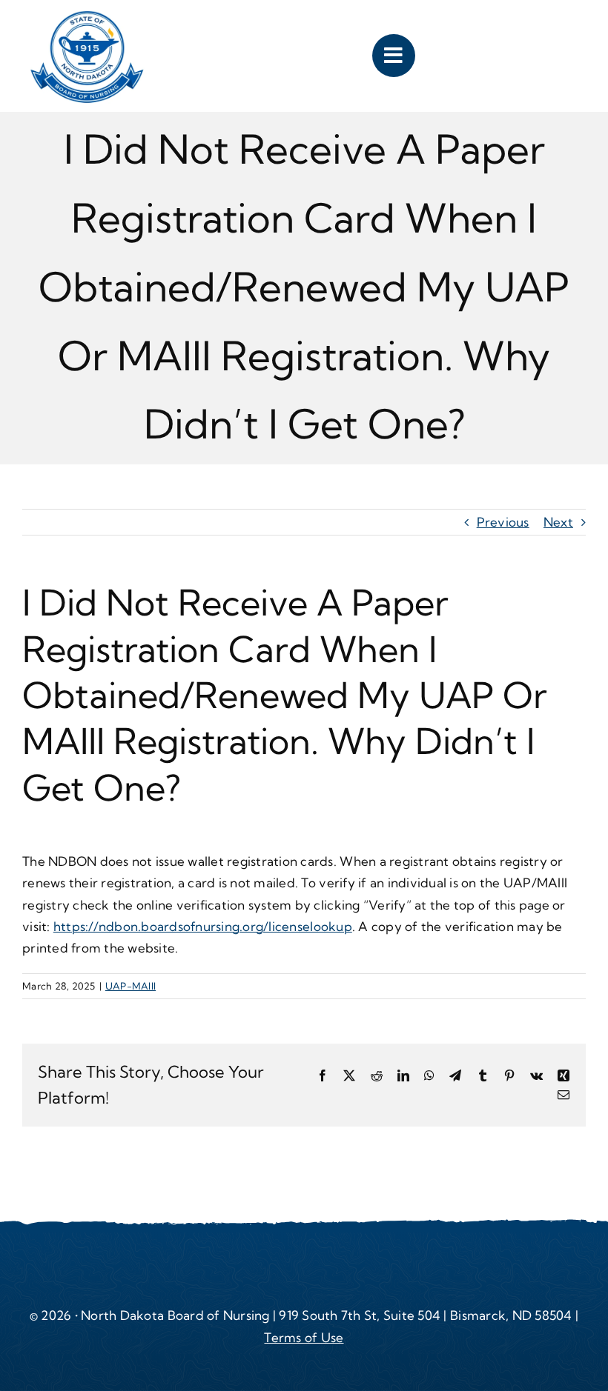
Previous (503, 522)
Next (558, 522)
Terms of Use (303, 1337)
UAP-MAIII (130, 986)
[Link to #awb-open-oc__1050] (393, 55)
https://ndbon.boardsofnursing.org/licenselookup (202, 926)
